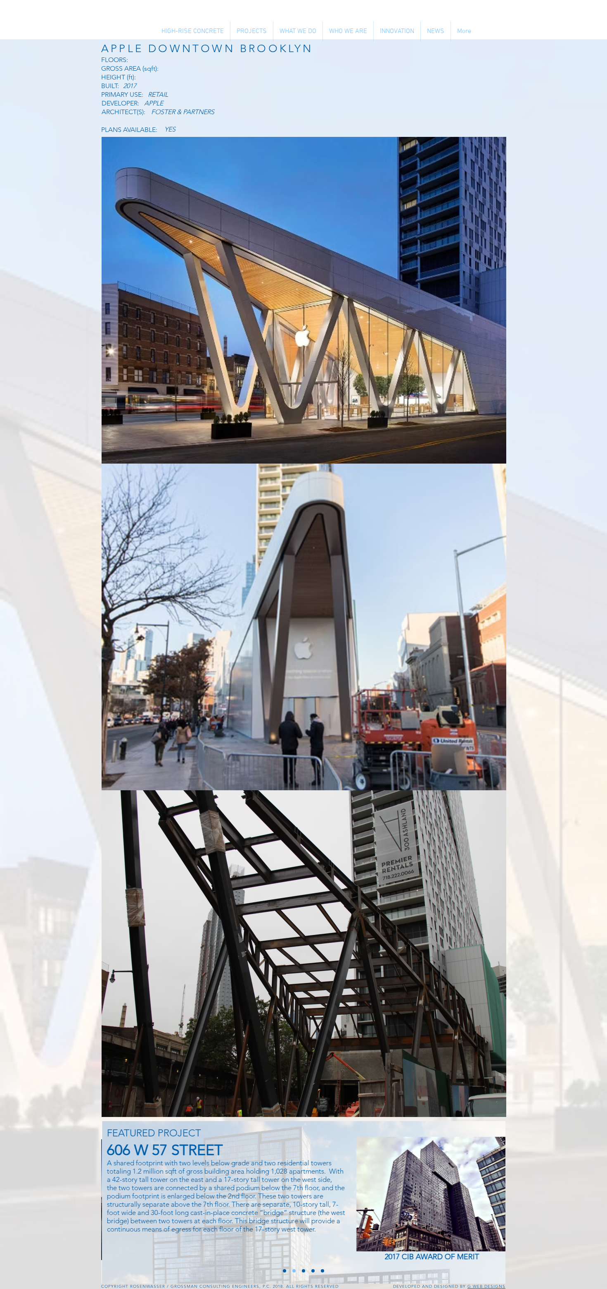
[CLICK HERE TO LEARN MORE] (432, 1194)
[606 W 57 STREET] (294, 1270)
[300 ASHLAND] (322, 1270)
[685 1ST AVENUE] (313, 1270)
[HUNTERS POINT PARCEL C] (284, 1270)
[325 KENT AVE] (303, 1270)
